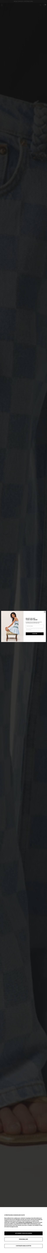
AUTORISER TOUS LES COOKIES (23, 1233)
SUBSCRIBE (34, 633)
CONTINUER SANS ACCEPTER (23, 1245)
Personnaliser (23, 1239)
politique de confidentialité (25, 1222)
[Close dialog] (44, 612)
